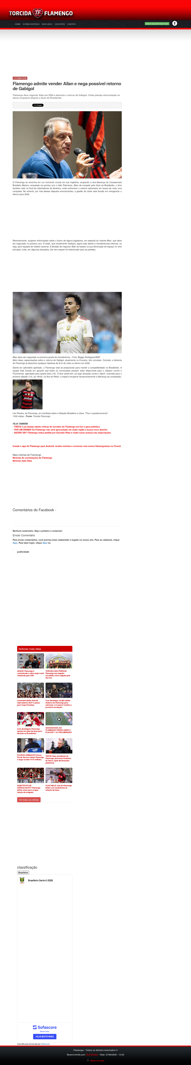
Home (17, 24)
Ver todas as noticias (29, 799)
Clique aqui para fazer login (157, 23)
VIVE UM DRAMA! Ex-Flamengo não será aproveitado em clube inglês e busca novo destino (60, 429)
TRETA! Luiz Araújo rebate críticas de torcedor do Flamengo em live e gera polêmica (57, 426)
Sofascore (45, 1044)
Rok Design (92, 1054)
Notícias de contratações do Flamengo (32, 457)
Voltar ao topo (96, 1060)
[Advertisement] (130, 14)
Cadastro (60, 24)
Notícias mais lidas (22, 460)
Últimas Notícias (31, 24)
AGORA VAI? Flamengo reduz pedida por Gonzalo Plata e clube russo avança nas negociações (62, 432)
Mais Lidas (47, 24)
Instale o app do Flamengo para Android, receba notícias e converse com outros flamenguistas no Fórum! (67, 446)
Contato (71, 24)
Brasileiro (23, 872)
